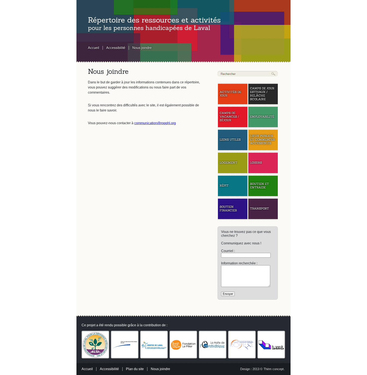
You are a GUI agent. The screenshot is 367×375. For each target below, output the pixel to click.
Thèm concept (274, 369)
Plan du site (135, 369)
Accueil (93, 48)
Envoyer (228, 293)
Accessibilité (115, 48)
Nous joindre (142, 48)
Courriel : (228, 251)
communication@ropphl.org (155, 123)
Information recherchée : (239, 263)
